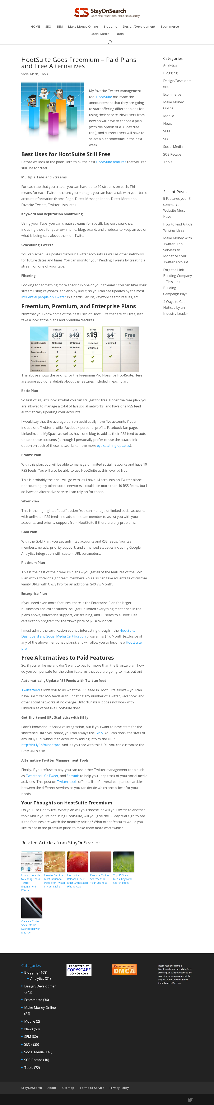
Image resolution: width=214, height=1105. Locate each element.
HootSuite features (111, 162)
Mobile (168, 116)
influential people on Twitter (43, 297)
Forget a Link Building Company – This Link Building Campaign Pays (177, 282)
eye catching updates (113, 445)
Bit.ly (99, 733)
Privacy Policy (119, 1088)
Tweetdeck (34, 775)
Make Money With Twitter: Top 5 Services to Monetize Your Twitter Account (177, 250)
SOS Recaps (172, 154)
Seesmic (73, 775)
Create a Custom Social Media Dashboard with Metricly (31, 926)
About (51, 1088)
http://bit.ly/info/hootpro (40, 745)
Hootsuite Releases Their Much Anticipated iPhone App (77, 880)
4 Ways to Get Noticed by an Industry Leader (175, 307)
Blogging (110, 26)
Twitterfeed (30, 690)
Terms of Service (92, 1088)
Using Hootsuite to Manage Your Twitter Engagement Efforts (30, 882)
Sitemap (68, 1088)
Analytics (170, 65)
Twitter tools (67, 781)
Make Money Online (83, 26)
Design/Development (139, 26)
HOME (35, 26)
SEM (60, 26)
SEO (48, 26)
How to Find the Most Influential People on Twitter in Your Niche (54, 880)
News (167, 123)
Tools (119, 34)
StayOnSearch (31, 1088)
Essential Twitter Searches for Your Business (99, 879)
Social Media (100, 34)
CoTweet (51, 775)
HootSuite (104, 97)
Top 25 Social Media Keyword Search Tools (122, 879)
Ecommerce (170, 26)
